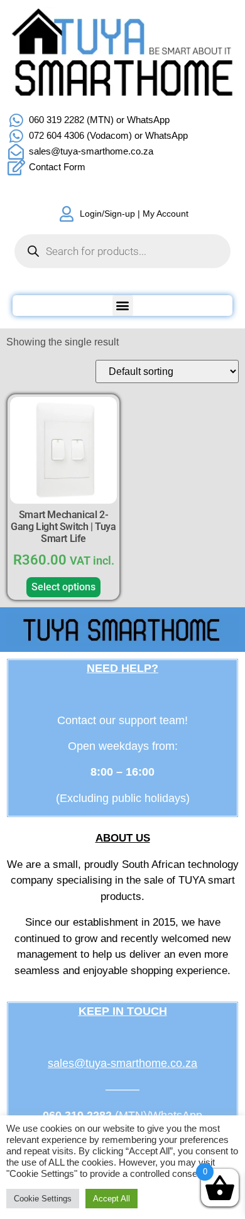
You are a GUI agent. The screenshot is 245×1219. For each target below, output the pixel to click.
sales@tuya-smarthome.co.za (122, 1063)
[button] (122, 305)
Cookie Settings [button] (43, 1198)
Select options (63, 587)
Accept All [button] (111, 1198)
